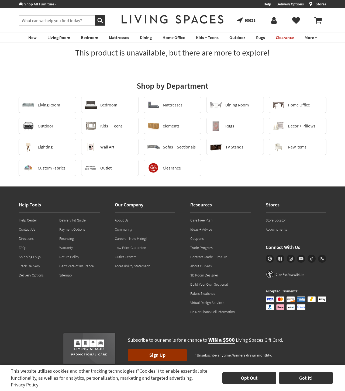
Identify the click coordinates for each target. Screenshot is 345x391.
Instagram (291, 259)
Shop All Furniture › (39, 4)
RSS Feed (322, 259)
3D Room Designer (204, 275)
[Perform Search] (100, 20)
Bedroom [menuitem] (89, 37)
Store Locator (276, 220)
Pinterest (270, 259)
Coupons (197, 238)
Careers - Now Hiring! (131, 238)
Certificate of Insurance (76, 266)
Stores (321, 4)
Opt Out (249, 378)
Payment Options (72, 229)
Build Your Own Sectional (209, 284)
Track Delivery (29, 266)
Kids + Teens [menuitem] (207, 37)
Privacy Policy (24, 385)
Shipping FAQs (30, 256)
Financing (66, 238)
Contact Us (27, 229)
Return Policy (69, 256)
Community (123, 229)
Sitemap (65, 275)
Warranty (66, 247)
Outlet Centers (125, 256)
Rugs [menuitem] (260, 37)
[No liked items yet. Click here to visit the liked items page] (296, 20)
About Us (122, 220)
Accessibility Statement (132, 266)
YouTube (301, 259)
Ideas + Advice (201, 229)
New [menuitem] (32, 37)
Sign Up (157, 355)
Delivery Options (290, 4)
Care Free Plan (201, 220)
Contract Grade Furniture (208, 256)
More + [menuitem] (311, 37)
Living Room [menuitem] (58, 37)
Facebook (280, 259)
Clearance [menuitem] (285, 37)
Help (267, 4)
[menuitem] (318, 20)
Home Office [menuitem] (174, 37)
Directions (26, 238)
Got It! (306, 378)
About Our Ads (201, 266)
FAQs (22, 247)
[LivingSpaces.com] (172, 19)
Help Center (28, 220)
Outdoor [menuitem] (237, 37)
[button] (285, 274)
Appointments (276, 229)
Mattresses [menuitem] (119, 37)
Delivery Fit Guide (72, 220)
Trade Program (201, 247)
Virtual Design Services (207, 302)
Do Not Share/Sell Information (212, 311)
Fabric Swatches (202, 293)
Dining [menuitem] (146, 37)
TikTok (312, 259)
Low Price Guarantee (130, 247)
